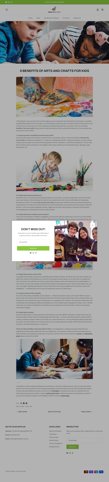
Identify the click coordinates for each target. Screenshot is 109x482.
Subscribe (33, 248)
